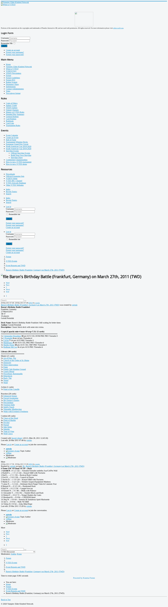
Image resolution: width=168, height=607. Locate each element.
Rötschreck (7, 376)
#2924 (30, 303)
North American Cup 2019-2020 (18, 146)
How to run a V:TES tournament (18, 162)
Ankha (13, 554)
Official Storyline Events (20, 153)
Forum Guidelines (13, 78)
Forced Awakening (10, 398)
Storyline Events (12, 151)
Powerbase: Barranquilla (13, 374)
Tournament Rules (13, 125)
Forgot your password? (15, 55)
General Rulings (12, 117)
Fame (5, 367)
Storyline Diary (17, 157)
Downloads (10, 174)
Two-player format (13, 93)
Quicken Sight (9, 405)
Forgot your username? (15, 52)
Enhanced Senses (10, 396)
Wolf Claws (8, 434)
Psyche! (6, 423)
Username (5, 38)
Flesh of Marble (9, 420)
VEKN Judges (11, 108)
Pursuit (6, 425)
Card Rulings (11, 119)
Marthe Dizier (8, 345)
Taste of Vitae (8, 431)
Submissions (11, 87)
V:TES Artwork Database (16, 183)
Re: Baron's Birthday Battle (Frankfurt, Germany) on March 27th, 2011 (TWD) (53, 466)
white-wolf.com (118, 28)
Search (8, 194)
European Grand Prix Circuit (17, 144)
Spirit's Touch (8, 407)
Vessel (5, 380)
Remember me (14, 214)
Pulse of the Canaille (11, 389)
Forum (8, 75)
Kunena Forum (89, 578)
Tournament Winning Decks (17, 142)
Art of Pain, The (9, 358)
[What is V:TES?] (8, 5)
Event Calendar (12, 135)
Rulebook (10, 121)
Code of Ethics (11, 103)
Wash (5, 383)
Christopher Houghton (12, 336)
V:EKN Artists (11, 178)
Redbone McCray (10, 347)
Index (8, 189)
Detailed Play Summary (15, 114)
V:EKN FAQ (11, 71)
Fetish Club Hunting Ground (14, 369)
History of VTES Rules (15, 112)
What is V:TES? (12, 69)
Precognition (8, 403)
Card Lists (10, 123)
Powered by (78, 578)
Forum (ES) (10, 80)
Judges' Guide (11, 105)
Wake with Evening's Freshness (15, 411)
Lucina (6, 340)
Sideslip (6, 429)
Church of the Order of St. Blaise (16, 360)
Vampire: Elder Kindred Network (19, 67)
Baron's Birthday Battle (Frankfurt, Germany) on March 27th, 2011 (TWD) (30, 305)
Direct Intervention (10, 365)
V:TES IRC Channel (14, 181)
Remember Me (7, 43)
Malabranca (8, 343)
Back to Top (6, 600)
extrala (37, 303)
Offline (8, 453)
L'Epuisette (7, 338)
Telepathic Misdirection (12, 409)
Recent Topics (11, 192)
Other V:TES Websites (15, 185)
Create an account (13, 50)
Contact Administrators (15, 89)
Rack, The (7, 378)
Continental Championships (16, 160)
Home (8, 64)
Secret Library (17, 438)
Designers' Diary (12, 84)
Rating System (11, 82)
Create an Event (12, 138)
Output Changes (12, 110)
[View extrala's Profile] (13, 451)
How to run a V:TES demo (16, 164)
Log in (4, 46)
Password (5, 41)
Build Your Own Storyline (21, 155)
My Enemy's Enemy (11, 400)
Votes (8, 91)
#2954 (30, 464)
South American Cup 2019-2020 (18, 149)
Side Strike (7, 427)
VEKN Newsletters (13, 73)
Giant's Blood (8, 371)
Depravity (7, 363)
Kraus (19, 554)
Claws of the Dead (10, 418)
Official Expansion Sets (15, 176)
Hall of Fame (11, 140)
